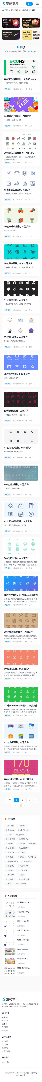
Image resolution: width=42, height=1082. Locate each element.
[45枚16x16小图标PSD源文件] (10, 923)
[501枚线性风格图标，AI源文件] (21, 620)
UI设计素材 (11, 848)
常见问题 (5, 1045)
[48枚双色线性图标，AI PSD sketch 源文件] (21, 67)
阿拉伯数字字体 (13, 861)
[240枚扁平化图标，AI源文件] (21, 104)
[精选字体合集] (31, 35)
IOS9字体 (11, 852)
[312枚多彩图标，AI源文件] (21, 731)
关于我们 (5, 1041)
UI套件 (10, 835)
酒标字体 (11, 826)
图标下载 (14, 10)
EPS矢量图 (11, 879)
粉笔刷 (10, 884)
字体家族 (23, 852)
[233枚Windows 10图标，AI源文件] (21, 694)
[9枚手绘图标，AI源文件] (10, 904)
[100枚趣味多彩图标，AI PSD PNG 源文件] (10, 961)
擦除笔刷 (22, 843)
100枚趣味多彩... (23, 959)
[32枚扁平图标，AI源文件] (21, 288)
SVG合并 (11, 870)
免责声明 (5, 1048)
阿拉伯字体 (24, 839)
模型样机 (11, 866)
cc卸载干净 (24, 848)
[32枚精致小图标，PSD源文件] (21, 436)
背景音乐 (5, 1027)
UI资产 (22, 875)
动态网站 (5, 1030)
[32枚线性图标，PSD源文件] (21, 362)
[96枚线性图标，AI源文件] (21, 546)
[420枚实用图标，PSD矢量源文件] (10, 970)
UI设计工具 (11, 839)
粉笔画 (22, 857)
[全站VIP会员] (31, 23)
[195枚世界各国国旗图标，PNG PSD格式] (10, 951)
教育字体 (22, 826)
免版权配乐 (27, 861)
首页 (6, 10)
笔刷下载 (5, 1021)
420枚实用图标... (23, 968)
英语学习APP (24, 866)
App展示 (21, 835)
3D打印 (4, 1024)
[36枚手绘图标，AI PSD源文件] (21, 251)
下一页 (26, 805)
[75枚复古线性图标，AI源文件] (21, 509)
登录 (29, 4)
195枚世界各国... (23, 949)
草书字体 (11, 857)
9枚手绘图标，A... (23, 902)
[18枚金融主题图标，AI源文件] (21, 178)
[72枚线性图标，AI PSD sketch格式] (21, 583)
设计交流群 (6, 1051)
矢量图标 (24, 10)
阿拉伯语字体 (24, 830)
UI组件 (33, 843)
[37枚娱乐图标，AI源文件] (21, 325)
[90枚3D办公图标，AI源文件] (21, 215)
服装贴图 (11, 830)
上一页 (8, 800)
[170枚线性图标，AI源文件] (21, 473)
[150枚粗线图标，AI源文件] (21, 399)
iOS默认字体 (25, 879)
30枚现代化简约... (23, 912)
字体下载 (33, 857)
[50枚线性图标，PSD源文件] (21, 657)
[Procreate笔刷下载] (11, 35)
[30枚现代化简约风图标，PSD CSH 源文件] (10, 914)
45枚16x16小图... (23, 921)
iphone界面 (22, 884)
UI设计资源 (23, 870)
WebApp (10, 843)
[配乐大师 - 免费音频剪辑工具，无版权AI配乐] (11, 23)
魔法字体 (11, 875)
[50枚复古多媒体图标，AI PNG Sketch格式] (21, 141)
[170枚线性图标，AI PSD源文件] (21, 767)
